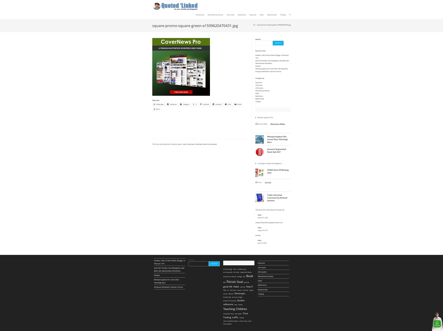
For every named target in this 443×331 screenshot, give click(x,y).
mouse (225, 294)
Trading (258, 101)
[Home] (254, 25)
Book (249, 276)
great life (227, 286)
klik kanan (233, 290)
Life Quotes (259, 88)
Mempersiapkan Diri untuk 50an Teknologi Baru (271, 69)
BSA (224, 282)
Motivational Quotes (262, 91)
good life (246, 282)
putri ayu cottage (237, 297)
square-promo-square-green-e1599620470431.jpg (274, 25)
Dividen (258, 66)
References (259, 96)
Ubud (249, 321)
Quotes (241, 300)
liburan (239, 290)
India (224, 290)
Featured (258, 83)
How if (249, 286)
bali (244, 276)
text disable (238, 314)
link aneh (245, 290)
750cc (234, 269)
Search (258, 39)
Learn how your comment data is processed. (200, 144)
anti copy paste (227, 272)
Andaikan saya (241, 269)
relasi (235, 304)
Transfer (241, 318)
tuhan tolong (243, 321)
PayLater (230, 294)
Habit (236, 286)
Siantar (240, 304)
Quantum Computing (229, 301)
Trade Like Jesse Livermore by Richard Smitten (277, 198)
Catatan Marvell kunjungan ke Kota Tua (268, 223)
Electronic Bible (278, 124)
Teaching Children (235, 309)
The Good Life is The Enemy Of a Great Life (269, 210)
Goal (240, 282)
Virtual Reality (227, 324)
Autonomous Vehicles (229, 276)
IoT (228, 290)
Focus (231, 281)
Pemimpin (240, 293)
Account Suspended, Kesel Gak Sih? (276, 150)
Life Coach (258, 85)
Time (245, 313)
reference (228, 304)
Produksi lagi (227, 297)
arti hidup (236, 272)
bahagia (239, 276)
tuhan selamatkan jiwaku (230, 321)
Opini (257, 93)
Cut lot (268, 182)
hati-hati (242, 287)
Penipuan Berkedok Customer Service (268, 71)
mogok (251, 290)
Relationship (259, 99)
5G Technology (227, 269)
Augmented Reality (246, 272)
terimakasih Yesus (228, 314)
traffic (235, 317)
